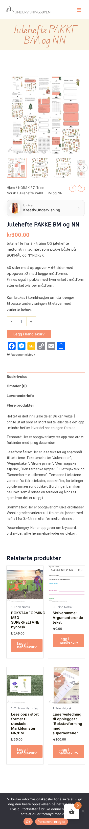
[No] (82, 810)
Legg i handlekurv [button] (27, 645)
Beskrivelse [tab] (17, 376)
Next (83, 168)
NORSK (24, 188)
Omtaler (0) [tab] (17, 386)
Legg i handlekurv (28, 334)
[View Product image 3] (63, 168)
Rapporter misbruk (22, 354)
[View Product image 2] (40, 168)
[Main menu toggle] (79, 10)
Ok (28, 822)
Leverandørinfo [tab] (20, 395)
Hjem (11, 188)
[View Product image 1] (16, 168)
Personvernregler (52, 822)
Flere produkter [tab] (20, 405)
